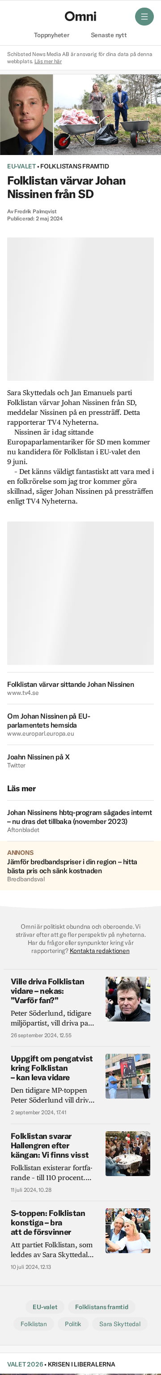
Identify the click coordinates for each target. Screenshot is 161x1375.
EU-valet (21, 166)
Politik (73, 1324)
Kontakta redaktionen (100, 951)
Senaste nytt (109, 35)
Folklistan (34, 1324)
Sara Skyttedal (119, 1324)
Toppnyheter (51, 35)
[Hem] (80, 16)
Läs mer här (48, 61)
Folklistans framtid (74, 166)
